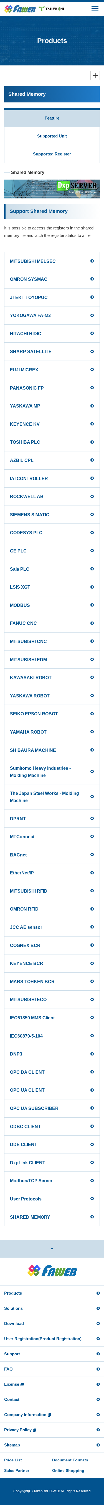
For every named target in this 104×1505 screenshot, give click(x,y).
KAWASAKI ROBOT (31, 677)
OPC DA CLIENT (27, 1072)
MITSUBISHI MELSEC (33, 261)
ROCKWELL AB (27, 496)
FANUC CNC (23, 623)
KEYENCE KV (25, 424)
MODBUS (20, 605)
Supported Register (52, 154)
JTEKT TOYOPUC (29, 297)
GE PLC (18, 551)
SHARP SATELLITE (31, 351)
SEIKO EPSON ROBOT (34, 713)
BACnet (18, 855)
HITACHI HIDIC (25, 333)
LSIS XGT (20, 587)
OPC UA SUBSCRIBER (34, 1108)
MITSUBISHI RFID (28, 891)
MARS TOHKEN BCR (32, 981)
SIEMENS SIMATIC (29, 514)
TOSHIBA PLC (25, 442)
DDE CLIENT (23, 1144)
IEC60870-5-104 (26, 1036)
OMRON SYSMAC (28, 279)
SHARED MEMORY (30, 1217)
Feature (52, 118)
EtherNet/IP (22, 873)
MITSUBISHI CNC (28, 641)
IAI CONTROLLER (29, 478)
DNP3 (16, 1054)
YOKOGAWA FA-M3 (30, 315)
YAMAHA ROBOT (28, 732)
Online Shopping (68, 1470)
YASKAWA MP (25, 406)
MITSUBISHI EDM (28, 659)
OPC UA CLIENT (27, 1090)
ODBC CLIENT (25, 1126)
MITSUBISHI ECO (28, 999)
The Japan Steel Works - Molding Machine (44, 797)
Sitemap (12, 1445)
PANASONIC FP (27, 388)
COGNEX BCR (25, 945)
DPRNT (18, 818)
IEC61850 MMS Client (32, 1017)
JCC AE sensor (26, 927)
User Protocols (26, 1199)
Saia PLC (19, 569)
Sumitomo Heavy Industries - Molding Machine (40, 772)
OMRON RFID (24, 909)
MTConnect (22, 836)
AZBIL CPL (22, 460)
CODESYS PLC (26, 532)
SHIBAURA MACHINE (33, 750)
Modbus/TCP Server (31, 1180)
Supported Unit (52, 136)
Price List (13, 1460)
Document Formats (70, 1460)
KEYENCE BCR (26, 963)
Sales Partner (16, 1470)
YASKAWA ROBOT (30, 696)
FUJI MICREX (24, 369)
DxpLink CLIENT (27, 1162)
